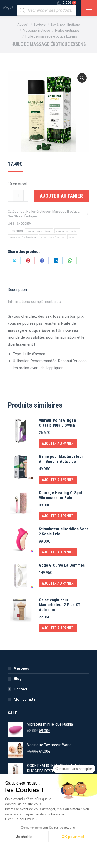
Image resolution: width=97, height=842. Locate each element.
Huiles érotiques (38, 211)
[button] (82, 78)
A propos (21, 668)
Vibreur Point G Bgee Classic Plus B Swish (57, 423)
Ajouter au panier (61, 196)
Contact (20, 689)
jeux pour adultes (67, 231)
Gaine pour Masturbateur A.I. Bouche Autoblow (61, 459)
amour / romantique (39, 231)
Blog (18, 679)
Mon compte (24, 699)
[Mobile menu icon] (89, 8)
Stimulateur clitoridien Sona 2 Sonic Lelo (63, 531)
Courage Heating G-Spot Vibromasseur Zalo (61, 495)
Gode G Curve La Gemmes (62, 565)
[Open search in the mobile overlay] (46, 10)
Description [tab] (17, 289)
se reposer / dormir (52, 236)
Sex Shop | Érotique (22, 216)
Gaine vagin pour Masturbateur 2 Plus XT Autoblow (59, 604)
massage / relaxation (23, 236)
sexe (72, 236)
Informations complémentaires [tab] (34, 301)
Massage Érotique (65, 211)
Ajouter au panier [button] (58, 443)
